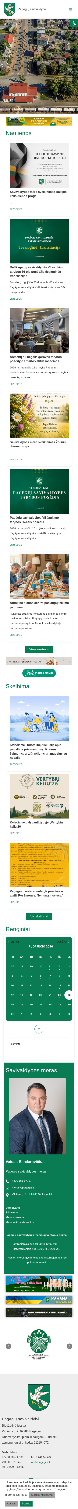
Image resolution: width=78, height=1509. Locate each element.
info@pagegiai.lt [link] (40, 1462)
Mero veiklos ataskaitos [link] (20, 1222)
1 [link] (59, 966)
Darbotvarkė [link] (13, 1207)
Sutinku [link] (26, 1503)
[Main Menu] (70, 9)
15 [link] (59, 985)
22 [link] (59, 995)
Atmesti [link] (11, 1503)
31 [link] (50, 966)
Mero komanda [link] (15, 1217)
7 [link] (50, 975)
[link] (74, 23)
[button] (8, 1346)
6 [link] (40, 975)
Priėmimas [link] (12, 1212)
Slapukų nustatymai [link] (42, 1494)
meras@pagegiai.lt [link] (23, 1187)
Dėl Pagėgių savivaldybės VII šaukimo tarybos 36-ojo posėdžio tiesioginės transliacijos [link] (37, 272)
